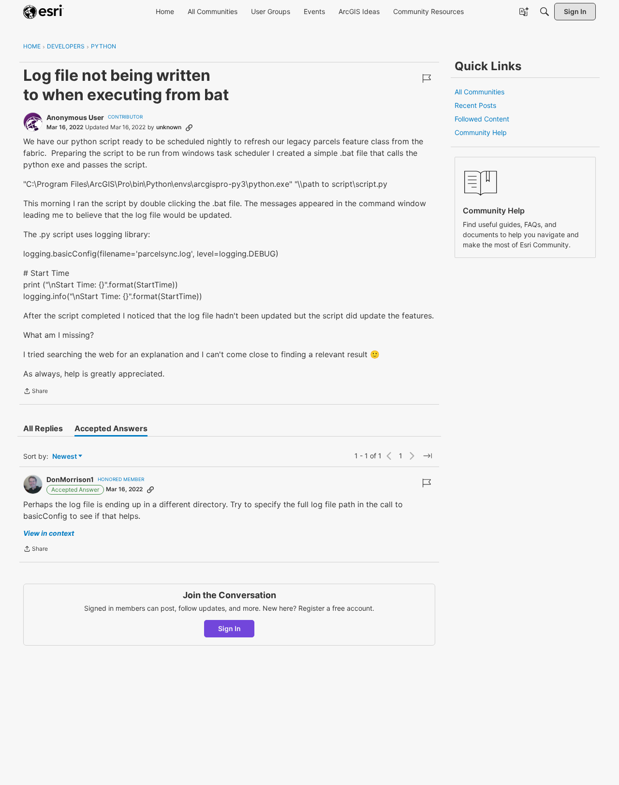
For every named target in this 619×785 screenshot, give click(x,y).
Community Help (481, 132)
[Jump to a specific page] (427, 456)
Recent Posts (475, 105)
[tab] (43, 428)
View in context (48, 533)
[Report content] (426, 78)
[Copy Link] (189, 127)
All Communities (479, 92)
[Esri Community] (43, 11)
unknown (168, 127)
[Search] (544, 11)
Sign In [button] (229, 628)
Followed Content (482, 119)
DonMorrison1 (70, 479)
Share (35, 392)
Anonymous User (75, 117)
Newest (64, 456)
